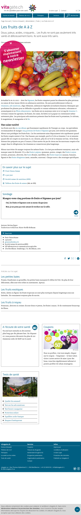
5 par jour (9, 175)
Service (30, 444)
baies (29, 154)
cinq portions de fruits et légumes (35, 130)
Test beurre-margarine (13, 409)
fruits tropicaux (56, 154)
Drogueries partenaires (34, 455)
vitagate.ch (5, 444)
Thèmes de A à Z (6, 450)
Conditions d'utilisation (61, 450)
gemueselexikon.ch (12, 242)
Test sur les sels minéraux (15, 405)
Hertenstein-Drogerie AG (35, 453)
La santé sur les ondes (8, 455)
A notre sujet (53, 10)
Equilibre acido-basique (14, 416)
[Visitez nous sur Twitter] (74, 468)
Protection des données (61, 455)
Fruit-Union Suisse (12, 171)
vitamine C (73, 111)
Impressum (57, 447)
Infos (56, 444)
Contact (63, 10)
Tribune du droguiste (34, 450)
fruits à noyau (70, 152)
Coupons (30, 447)
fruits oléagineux (18, 157)
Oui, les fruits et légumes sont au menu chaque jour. (27, 202)
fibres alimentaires (23, 111)
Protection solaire (12, 412)
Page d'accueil (6, 21)
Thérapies (4, 453)
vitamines (5, 105)
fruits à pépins (35, 152)
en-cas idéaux (21, 128)
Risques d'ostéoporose (13, 420)
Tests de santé (6, 458)
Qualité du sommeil (12, 401)
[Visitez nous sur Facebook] (78, 468)
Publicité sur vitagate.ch (61, 458)
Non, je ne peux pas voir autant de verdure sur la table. (28, 206)
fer (29, 119)
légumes (31, 100)
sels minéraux (15, 105)
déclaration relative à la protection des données (20, 508)
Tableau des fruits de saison (16, 183)
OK (77, 509)
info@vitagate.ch (58, 467)
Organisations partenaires (35, 458)
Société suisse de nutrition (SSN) (18, 179)
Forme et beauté (6, 447)
